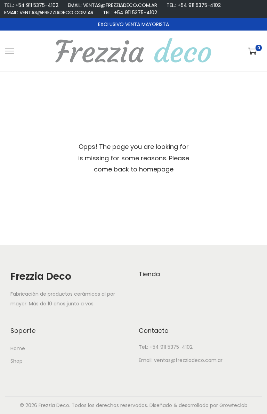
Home (17, 348)
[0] (252, 51)
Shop (16, 360)
